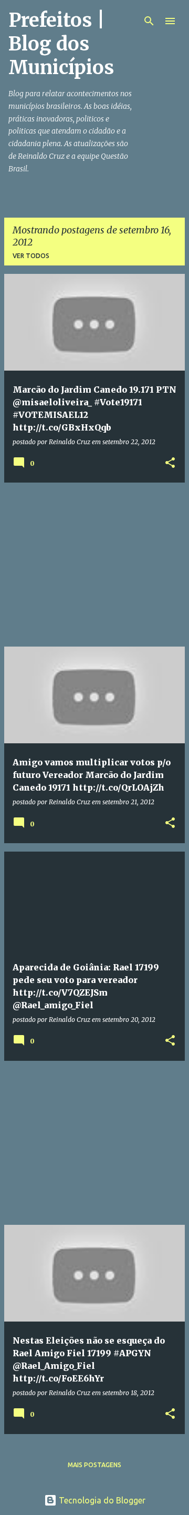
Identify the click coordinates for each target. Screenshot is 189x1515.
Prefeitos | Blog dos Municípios (61, 43)
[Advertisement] (94, 564)
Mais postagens (94, 1464)
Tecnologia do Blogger (101, 1500)
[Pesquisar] (149, 21)
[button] (170, 463)
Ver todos (31, 255)
